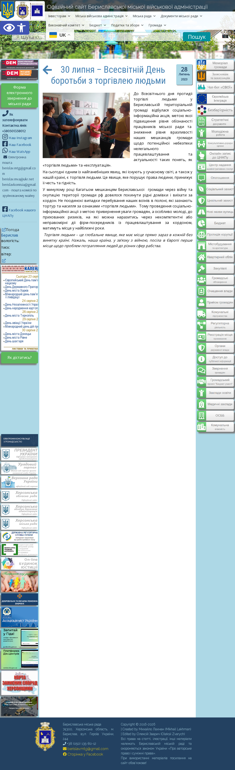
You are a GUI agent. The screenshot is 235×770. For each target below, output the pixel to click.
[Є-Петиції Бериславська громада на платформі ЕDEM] (22, 74)
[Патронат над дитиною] (22, 581)
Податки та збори (125, 25)
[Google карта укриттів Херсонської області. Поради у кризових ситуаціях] (22, 714)
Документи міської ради (179, 16)
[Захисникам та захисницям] (215, 78)
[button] (14, 28)
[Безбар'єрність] (215, 111)
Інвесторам (57, 16)
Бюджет (95, 25)
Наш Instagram (20, 137)
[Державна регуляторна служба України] (22, 536)
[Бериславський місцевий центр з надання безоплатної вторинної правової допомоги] (22, 549)
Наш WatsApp (19, 151)
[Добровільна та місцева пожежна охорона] (22, 598)
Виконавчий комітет (64, 25)
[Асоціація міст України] (22, 616)
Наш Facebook (19, 144)
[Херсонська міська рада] (22, 523)
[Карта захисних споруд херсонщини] (22, 693)
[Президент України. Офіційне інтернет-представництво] (22, 453)
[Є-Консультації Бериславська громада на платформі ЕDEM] (22, 63)
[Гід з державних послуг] (22, 646)
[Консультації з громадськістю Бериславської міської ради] (22, 439)
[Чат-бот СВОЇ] (215, 89)
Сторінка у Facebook (85, 754)
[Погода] (3, 229)
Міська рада (142, 16)
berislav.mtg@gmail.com (87, 749)
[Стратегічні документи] (215, 118)
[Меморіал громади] (215, 67)
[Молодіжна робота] (215, 129)
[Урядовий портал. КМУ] (22, 467)
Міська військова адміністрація (99, 16)
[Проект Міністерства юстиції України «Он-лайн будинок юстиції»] (22, 563)
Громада (155, 25)
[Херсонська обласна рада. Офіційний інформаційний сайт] (22, 495)
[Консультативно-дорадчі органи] (215, 140)
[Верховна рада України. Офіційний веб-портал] (22, 481)
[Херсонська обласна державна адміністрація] (22, 509)
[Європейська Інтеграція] (215, 100)
